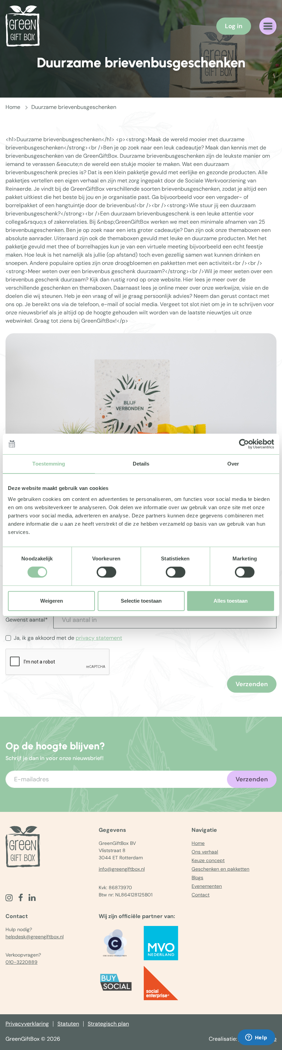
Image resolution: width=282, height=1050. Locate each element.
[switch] (106, 572)
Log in (233, 26)
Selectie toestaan (141, 601)
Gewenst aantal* (27, 619)
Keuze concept (208, 860)
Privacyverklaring (27, 1023)
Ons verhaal (205, 852)
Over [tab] (233, 464)
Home (13, 107)
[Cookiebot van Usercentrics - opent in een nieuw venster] (244, 444)
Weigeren (51, 601)
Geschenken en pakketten (220, 869)
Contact (200, 895)
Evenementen (207, 886)
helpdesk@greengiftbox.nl (35, 937)
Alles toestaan (231, 601)
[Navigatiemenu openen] (267, 26)
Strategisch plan (108, 1023)
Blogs (197, 877)
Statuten (68, 1023)
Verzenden (252, 684)
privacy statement (99, 637)
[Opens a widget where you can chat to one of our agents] (256, 1038)
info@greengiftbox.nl (122, 869)
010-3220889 (21, 962)
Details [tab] (141, 464)
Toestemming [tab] (48, 464)
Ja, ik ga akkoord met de (68, 637)
